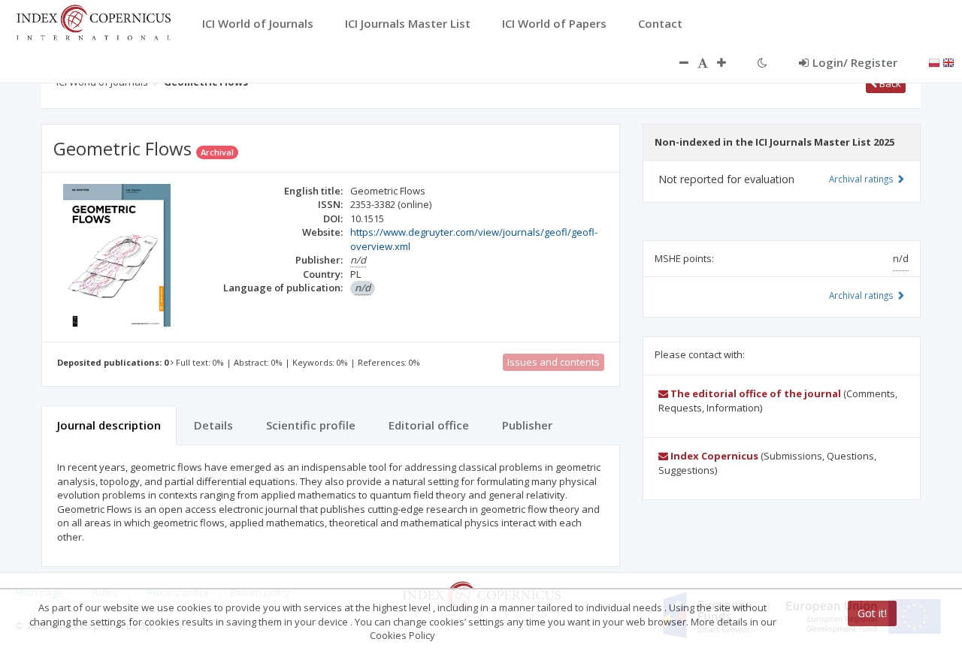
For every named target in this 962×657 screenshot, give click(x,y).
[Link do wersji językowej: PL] (934, 61)
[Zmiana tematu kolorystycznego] (762, 62)
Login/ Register (854, 62)
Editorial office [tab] (429, 424)
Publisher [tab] (527, 424)
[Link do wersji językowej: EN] (948, 61)
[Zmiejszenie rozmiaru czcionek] (676, 62)
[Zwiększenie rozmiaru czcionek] (729, 62)
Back (889, 83)
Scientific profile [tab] (310, 424)
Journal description (109, 424)
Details (213, 424)
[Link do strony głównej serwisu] (93, 21)
